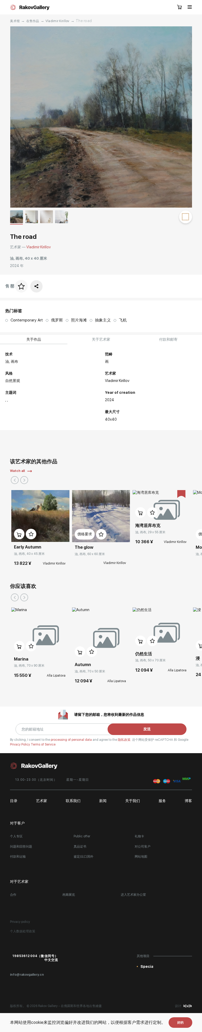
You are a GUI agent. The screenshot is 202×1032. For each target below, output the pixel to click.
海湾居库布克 (147, 525)
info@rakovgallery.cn (27, 974)
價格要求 (84, 534)
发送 (147, 729)
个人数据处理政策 (22, 931)
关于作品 (33, 339)
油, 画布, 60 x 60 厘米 (90, 554)
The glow (84, 547)
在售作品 (32, 21)
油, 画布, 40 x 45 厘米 (29, 554)
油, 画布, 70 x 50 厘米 (90, 671)
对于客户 (17, 823)
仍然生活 (143, 653)
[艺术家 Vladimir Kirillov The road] (101, 117)
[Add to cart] (19, 534)
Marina (21, 659)
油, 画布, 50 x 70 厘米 (150, 660)
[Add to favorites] (31, 534)
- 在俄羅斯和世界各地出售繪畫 (80, 1006)
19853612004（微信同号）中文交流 (35, 958)
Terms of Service (43, 744)
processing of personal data (72, 740)
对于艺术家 (19, 881)
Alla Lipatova (56, 675)
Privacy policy (20, 922)
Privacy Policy (20, 744)
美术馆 (15, 21)
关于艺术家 (101, 339)
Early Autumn (27, 547)
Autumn (83, 664)
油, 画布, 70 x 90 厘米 (29, 665)
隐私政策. (125, 740)
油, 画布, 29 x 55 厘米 (150, 532)
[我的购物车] (179, 7)
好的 (180, 1022)
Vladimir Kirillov (57, 21)
